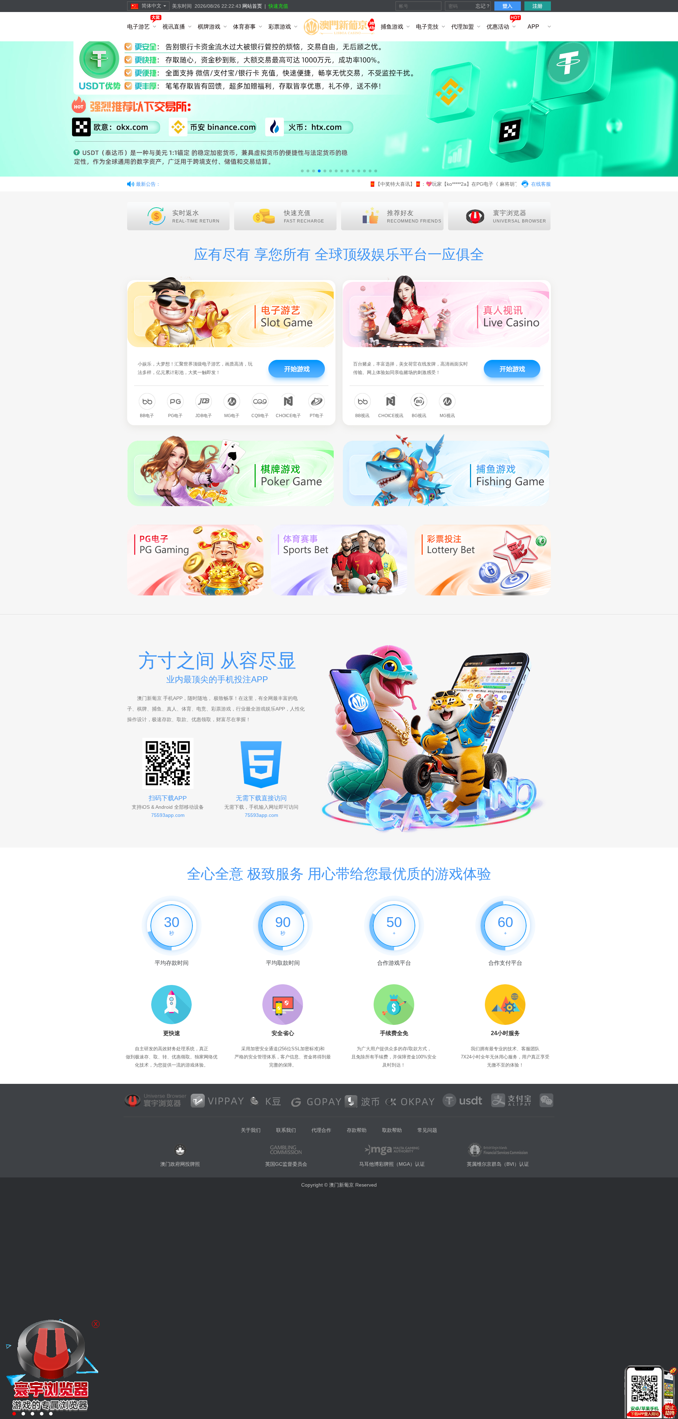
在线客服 (541, 184)
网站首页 (252, 6)
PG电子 (175, 415)
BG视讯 (419, 415)
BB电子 (147, 415)
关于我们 (251, 1130)
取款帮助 (392, 1130)
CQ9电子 (260, 415)
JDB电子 (203, 415)
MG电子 (231, 415)
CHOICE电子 (288, 415)
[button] (302, 171)
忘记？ (483, 6)
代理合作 (321, 1130)
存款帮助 (357, 1130)
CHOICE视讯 (390, 415)
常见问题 (427, 1130)
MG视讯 (447, 415)
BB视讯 (362, 415)
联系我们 (286, 1130)
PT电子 (316, 415)
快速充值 (278, 6)
